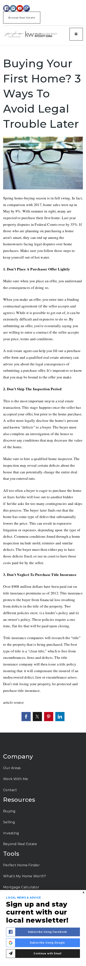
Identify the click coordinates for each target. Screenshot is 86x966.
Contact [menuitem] (10, 790)
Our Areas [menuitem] (11, 768)
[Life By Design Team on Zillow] (26, 8)
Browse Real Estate (21, 17)
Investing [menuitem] (11, 833)
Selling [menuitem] (9, 822)
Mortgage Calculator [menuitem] (21, 887)
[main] (43, 389)
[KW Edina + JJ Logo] (31, 34)
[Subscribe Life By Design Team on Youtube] (19, 8)
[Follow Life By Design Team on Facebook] (6, 8)
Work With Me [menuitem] (15, 779)
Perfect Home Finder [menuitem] (21, 865)
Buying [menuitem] (9, 811)
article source (13, 702)
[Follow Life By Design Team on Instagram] (13, 8)
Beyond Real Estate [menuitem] (20, 844)
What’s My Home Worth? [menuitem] (24, 876)
